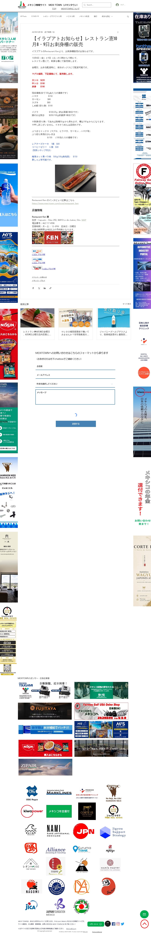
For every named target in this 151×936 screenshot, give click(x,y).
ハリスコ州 (70, 16)
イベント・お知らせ (39, 277)
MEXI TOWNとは (59, 924)
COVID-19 (35, 16)
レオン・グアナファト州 (52, 16)
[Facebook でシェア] (33, 288)
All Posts (23, 16)
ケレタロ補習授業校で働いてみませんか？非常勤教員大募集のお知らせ (75, 333)
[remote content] (75, 252)
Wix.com (85, 931)
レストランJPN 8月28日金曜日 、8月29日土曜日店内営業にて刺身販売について (37, 333)
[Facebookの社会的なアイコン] (113, 924)
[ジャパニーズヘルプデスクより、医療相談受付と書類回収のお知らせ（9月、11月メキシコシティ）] (114, 317)
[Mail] (144, 914)
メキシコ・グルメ (38, 280)
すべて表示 (127, 304)
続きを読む (106, 16)
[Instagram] (118, 924)
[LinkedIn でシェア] (45, 288)
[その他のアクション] (117, 32)
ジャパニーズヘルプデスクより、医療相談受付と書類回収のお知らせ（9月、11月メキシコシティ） (113, 333)
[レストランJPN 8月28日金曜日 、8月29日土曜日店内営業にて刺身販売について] (37, 317)
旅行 (95, 16)
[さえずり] (122, 924)
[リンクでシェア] (50, 288)
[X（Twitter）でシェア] (39, 288)
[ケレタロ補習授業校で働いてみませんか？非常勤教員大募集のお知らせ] (76, 317)
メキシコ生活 (84, 16)
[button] (128, 16)
